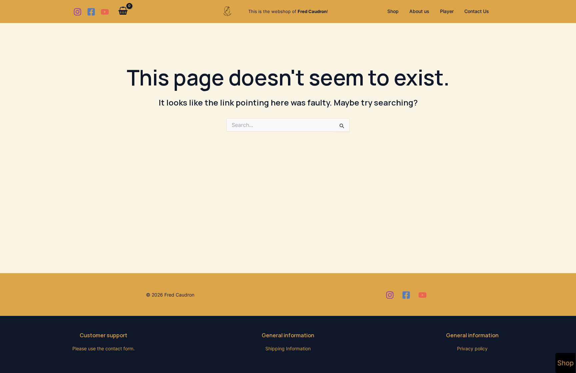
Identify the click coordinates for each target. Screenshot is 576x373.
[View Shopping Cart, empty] (123, 11)
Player (447, 11)
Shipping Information (288, 348)
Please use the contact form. (103, 348)
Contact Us (476, 11)
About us (419, 11)
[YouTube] (105, 12)
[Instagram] (77, 12)
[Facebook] (91, 12)
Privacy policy (472, 348)
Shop (393, 11)
